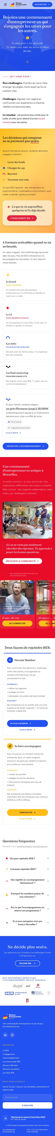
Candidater (25, 812)
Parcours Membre (10, 1065)
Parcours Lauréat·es (11, 1069)
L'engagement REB (20, 218)
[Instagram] (12, 1035)
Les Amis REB (8, 1073)
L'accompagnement (11, 1058)
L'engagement (9, 1054)
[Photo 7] (30, 536)
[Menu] (5, 4)
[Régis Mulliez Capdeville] (27, 1001)
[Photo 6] (28, 536)
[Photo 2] (20, 536)
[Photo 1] (19, 536)
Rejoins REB (25, 963)
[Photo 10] (35, 536)
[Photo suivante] (48, 520)
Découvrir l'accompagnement (24, 446)
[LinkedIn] (5, 1035)
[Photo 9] (34, 536)
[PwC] (28, 986)
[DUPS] (17, 986)
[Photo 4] (24, 536)
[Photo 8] (32, 536)
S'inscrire (27, 1105)
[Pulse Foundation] (48, 993)
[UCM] (16, 993)
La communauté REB (11, 1061)
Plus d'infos (12, 433)
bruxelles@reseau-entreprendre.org (32, 846)
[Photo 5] (26, 536)
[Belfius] (38, 986)
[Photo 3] (22, 536)
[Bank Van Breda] (37, 993)
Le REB (6, 1050)
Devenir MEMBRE (19, 723)
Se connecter (17, 623)
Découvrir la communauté (21, 561)
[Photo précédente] (7, 520)
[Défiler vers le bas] (27, 62)
